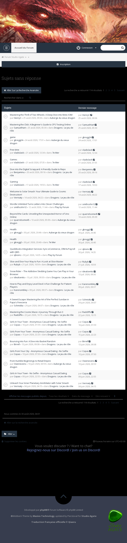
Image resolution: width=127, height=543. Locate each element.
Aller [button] (9, 433)
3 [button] (109, 90)
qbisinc (17, 255)
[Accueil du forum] (63, 21)
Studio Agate (89, 516)
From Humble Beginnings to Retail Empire (30, 360)
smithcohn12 (20, 207)
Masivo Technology (43, 516)
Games (13, 159)
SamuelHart (20, 127)
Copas (17, 324)
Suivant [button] (121, 90)
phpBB (43, 509)
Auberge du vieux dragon (62, 117)
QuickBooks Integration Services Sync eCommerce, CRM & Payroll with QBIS (42, 250)
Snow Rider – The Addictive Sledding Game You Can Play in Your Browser (42, 273)
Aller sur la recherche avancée (22, 90)
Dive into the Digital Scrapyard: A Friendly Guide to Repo (38, 169)
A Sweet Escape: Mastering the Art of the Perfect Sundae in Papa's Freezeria (39, 301)
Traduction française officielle (48, 521)
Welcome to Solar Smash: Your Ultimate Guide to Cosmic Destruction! (38, 193)
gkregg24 (18, 140)
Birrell (17, 344)
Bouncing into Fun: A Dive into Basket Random (33, 341)
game (13, 137)
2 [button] (106, 90)
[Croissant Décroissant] (102, 396)
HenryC (17, 117)
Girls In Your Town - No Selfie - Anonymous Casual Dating (38, 373)
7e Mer (55, 152)
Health (13, 229)
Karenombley (20, 289)
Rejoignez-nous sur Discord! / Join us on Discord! (63, 450)
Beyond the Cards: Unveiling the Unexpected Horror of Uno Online (39, 215)
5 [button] (114, 90)
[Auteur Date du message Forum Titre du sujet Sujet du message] (82, 396)
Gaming (14, 181)
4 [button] (111, 90)
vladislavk (19, 152)
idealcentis (19, 277)
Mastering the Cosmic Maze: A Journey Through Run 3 (36, 311)
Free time (14, 149)
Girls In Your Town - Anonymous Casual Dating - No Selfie (38, 321)
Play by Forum (62, 207)
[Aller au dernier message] (91, 114)
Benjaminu (19, 172)
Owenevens (20, 363)
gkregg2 (18, 232)
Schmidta (18, 305)
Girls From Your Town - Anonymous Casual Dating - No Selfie (40, 331)
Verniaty (18, 197)
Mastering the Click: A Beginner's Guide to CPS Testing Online (40, 124)
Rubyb (17, 264)
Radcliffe (18, 314)
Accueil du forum (24, 47)
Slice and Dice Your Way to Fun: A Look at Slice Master (36, 261)
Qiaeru (72, 521)
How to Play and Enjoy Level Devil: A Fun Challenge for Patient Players (40, 285)
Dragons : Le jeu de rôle (62, 197)
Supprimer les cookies (15, 441)
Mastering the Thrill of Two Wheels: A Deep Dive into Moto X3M (41, 114)
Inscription (64, 64)
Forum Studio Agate (14, 56)
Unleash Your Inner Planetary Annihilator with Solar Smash (39, 383)
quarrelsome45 (21, 219)
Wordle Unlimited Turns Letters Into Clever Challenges (37, 204)
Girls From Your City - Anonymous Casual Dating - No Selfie (39, 351)
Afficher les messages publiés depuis (28, 396)
